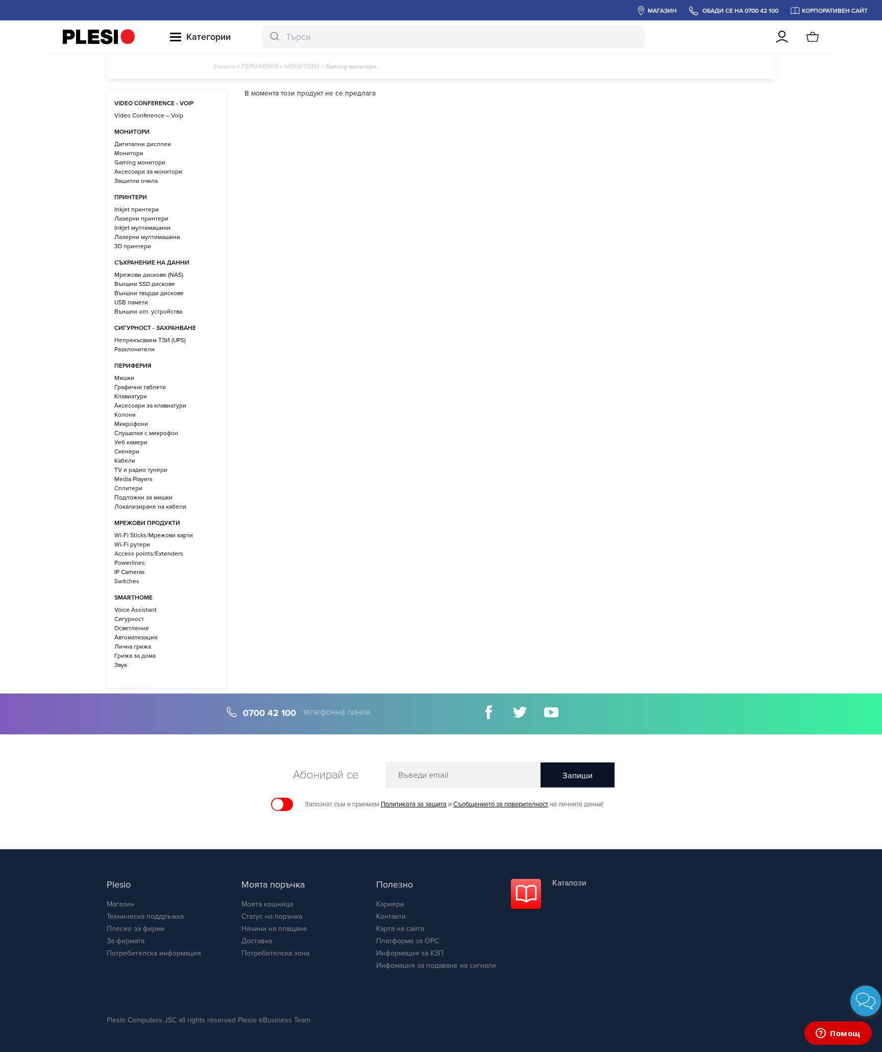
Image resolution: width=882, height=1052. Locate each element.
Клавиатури (130, 396)
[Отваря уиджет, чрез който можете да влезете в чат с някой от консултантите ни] (838, 1034)
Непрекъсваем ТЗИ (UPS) (150, 340)
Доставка (256, 941)
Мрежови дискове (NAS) (148, 274)
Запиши (577, 776)
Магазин (120, 904)
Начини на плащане (274, 928)
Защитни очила (136, 180)
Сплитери (128, 488)
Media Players (133, 479)
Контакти (391, 916)
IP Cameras (129, 572)
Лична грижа (132, 646)
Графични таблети (140, 387)
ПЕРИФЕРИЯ (259, 66)
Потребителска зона (275, 953)
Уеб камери (131, 442)
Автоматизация (136, 637)
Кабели (124, 460)
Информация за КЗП (410, 953)
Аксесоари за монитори (148, 171)
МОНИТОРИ (302, 66)
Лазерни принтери (141, 218)
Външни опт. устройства (148, 311)
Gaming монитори (139, 162)
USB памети (131, 302)
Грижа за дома (135, 655)
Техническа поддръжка (145, 916)
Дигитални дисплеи (142, 144)
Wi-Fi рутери (132, 544)
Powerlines (129, 562)
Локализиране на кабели (150, 506)
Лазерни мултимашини (147, 237)
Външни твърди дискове (149, 293)
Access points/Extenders (148, 553)
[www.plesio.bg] (99, 36)
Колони (125, 414)
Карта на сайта (400, 928)
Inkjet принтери (136, 209)
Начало (224, 66)
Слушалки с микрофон (146, 433)
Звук (120, 664)
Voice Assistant (135, 609)
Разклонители (134, 349)
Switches (126, 581)
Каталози (569, 883)
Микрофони (131, 423)
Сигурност (129, 619)
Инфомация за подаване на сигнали (436, 965)
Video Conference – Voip (148, 115)
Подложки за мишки (143, 497)
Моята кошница (267, 904)
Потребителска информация (154, 953)
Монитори (128, 153)
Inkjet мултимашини (142, 227)
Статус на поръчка (271, 916)
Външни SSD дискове (144, 284)
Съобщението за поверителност (500, 804)
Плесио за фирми (136, 928)
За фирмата (125, 941)
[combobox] (453, 37)
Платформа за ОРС (407, 941)
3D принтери (132, 246)
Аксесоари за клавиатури (150, 405)
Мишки (124, 377)
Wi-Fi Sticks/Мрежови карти (153, 535)
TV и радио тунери (140, 469)
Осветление (131, 628)
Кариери (390, 904)
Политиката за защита (414, 804)
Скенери (126, 451)
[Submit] (274, 37)
